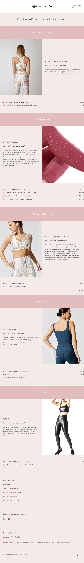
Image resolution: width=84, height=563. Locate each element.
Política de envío (10, 496)
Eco (4, 192)
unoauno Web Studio (11, 537)
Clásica (6, 196)
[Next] (77, 104)
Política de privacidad (12, 492)
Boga (5, 199)
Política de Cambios (11, 500)
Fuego (5, 287)
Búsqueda (7, 484)
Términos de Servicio (11, 488)
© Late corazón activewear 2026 (15, 555)
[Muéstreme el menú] (5, 6)
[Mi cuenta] (73, 6)
